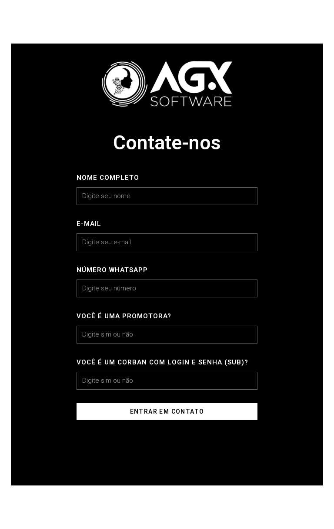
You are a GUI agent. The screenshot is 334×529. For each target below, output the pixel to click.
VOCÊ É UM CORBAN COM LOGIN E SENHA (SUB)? (162, 362)
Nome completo (108, 178)
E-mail (89, 224)
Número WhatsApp (112, 270)
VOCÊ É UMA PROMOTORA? (124, 316)
